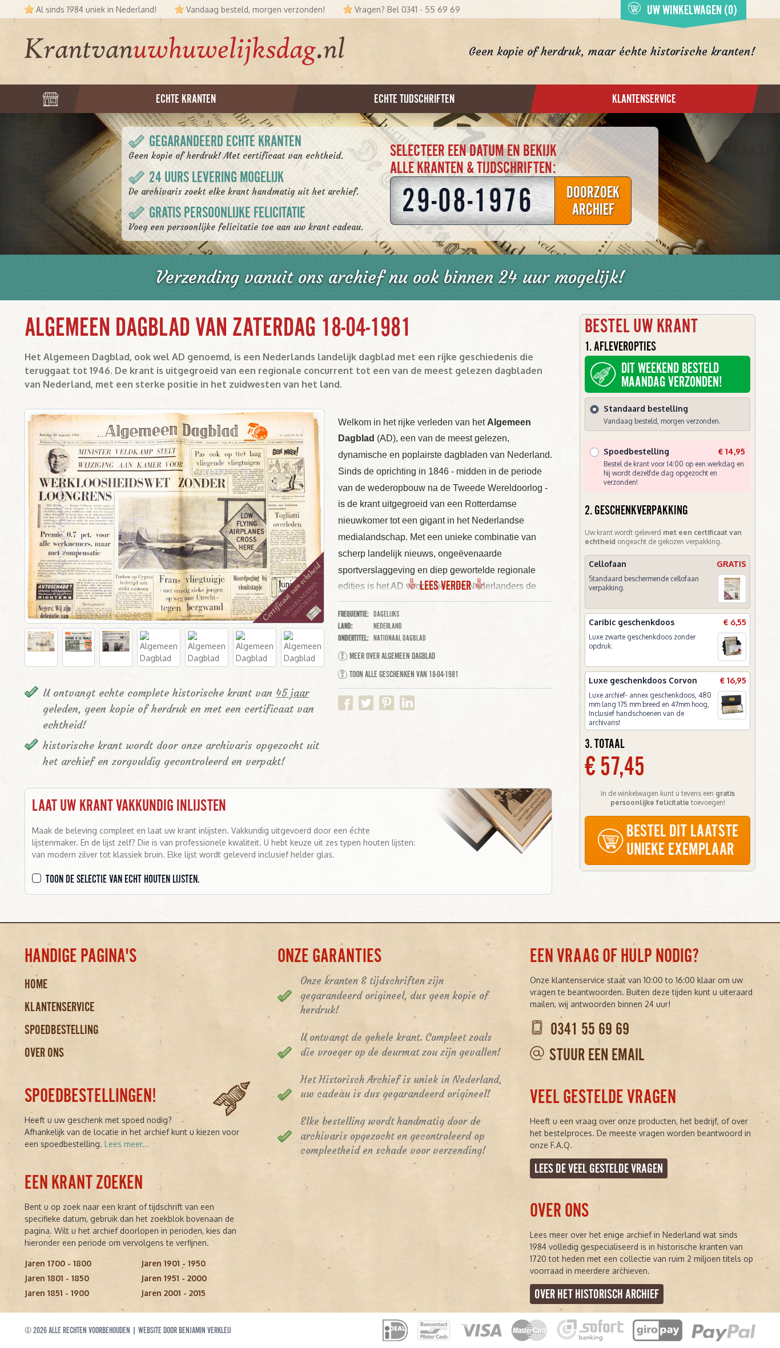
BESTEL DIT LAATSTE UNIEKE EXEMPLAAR (682, 840)
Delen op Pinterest (386, 702)
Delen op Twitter (366, 702)
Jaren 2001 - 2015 (173, 1293)
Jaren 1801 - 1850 (57, 1278)
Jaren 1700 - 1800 (58, 1263)
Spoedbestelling (62, 1029)
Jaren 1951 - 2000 (174, 1278)
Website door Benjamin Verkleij (184, 1330)
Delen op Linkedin (407, 702)
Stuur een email (596, 1055)
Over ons (44, 1052)
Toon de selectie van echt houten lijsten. (123, 879)
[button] (41, 647)
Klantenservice (59, 1007)
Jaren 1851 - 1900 (57, 1293)
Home (36, 984)
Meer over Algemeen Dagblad (392, 656)
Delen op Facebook (345, 702)
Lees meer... (126, 1144)
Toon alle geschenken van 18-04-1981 (404, 674)
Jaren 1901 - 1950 (173, 1263)
